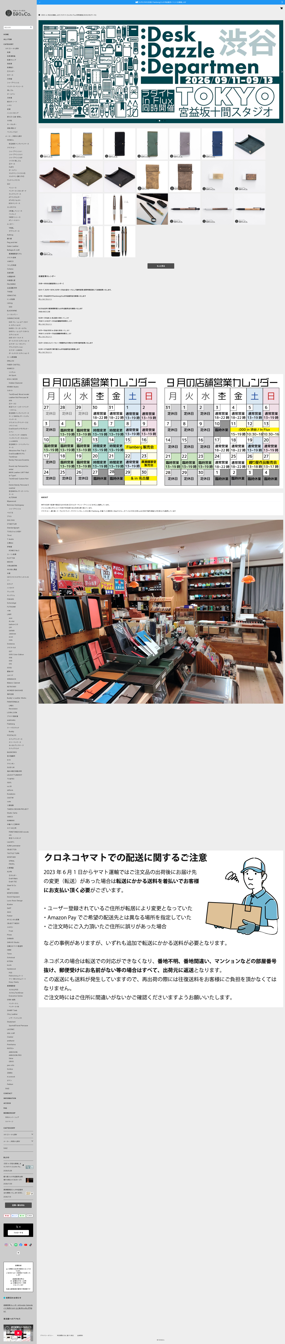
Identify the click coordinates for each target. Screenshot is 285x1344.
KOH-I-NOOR (12, 379)
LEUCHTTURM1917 (14, 775)
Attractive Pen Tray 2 (17, 450)
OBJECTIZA (11, 849)
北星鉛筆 (10, 273)
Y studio (10, 539)
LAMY (9, 614)
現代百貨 (10, 694)
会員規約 (80, 1335)
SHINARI (10, 938)
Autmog (10, 235)
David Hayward (13, 897)
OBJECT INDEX (13, 923)
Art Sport (12, 375)
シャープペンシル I (15, 151)
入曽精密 (10, 868)
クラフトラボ (11, 648)
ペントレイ (12, 214)
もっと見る (161, 266)
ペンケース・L (13, 1003)
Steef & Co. (11, 885)
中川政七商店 (12, 569)
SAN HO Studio (13, 942)
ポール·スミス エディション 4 (19, 341)
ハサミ (9, 105)
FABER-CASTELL (13, 365)
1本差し (11, 228)
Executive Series (16, 996)
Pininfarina (11, 1044)
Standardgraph (13, 528)
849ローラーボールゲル (18, 328)
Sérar (11, 1058)
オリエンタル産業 (13, 920)
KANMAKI (11, 820)
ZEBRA (9, 1073)
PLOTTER (11, 558)
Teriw (9, 954)
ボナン (9, 1080)
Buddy (11, 731)
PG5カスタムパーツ (16, 976)
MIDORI (10, 562)
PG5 (10, 973)
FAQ (5, 1108)
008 (10, 658)
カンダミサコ (11, 207)
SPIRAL (12, 861)
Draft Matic (13, 878)
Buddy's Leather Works (16, 698)
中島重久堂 (11, 280)
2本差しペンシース (15, 211)
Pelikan (10, 1084)
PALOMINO (11, 284)
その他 (9, 120)
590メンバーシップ (12, 1117)
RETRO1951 (11, 687)
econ (11, 637)
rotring (10, 303)
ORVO (11, 1061)
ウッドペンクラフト (13, 180)
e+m (9, 760)
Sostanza (11, 644)
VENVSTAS (11, 295)
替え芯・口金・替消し (14, 117)
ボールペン (11, 94)
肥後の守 (10, 671)
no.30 (9, 786)
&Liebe (10, 904)
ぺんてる (10, 513)
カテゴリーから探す (12, 48)
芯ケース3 (12, 404)
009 (10, 661)
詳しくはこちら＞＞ (45, 299)
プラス (9, 516)
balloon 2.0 (13, 624)
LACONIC (10, 1029)
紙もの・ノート (12, 102)
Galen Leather (12, 246)
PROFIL (12, 864)
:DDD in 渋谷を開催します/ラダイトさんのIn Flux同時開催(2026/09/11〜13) (69, 15)
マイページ (9, 1121)
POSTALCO (11, 735)
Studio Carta (12, 813)
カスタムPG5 (13, 990)
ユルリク (10, 675)
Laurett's (10, 842)
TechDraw (13, 457)
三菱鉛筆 (10, 805)
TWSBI (10, 292)
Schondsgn (11, 603)
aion (10, 618)
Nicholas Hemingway (15, 505)
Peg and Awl (12, 242)
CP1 (10, 627)
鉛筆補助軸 (11, 56)
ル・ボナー (10, 224)
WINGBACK (11, 679)
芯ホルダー (11, 71)
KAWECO (10, 368)
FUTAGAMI (11, 607)
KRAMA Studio (13, 387)
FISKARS (10, 599)
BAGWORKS (12, 752)
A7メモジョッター (15, 200)
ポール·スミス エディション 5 (19, 353)
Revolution (13, 709)
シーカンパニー (12, 314)
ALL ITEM (8, 39)
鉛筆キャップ (11, 60)
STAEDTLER (12, 524)
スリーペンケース (15, 742)
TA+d (9, 535)
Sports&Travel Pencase (18, 1025)
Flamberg (11, 724)
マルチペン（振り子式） (17, 176)
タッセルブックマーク (16, 745)
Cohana (10, 269)
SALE (7, 1088)
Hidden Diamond (15, 383)
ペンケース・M (14, 1007)
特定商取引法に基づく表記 (65, 1335)
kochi (9, 965)
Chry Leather (12, 1014)
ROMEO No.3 (14, 550)
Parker (10, 916)
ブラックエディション (16, 347)
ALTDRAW (13, 497)
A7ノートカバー (14, 220)
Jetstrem (12, 634)
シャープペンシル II (15, 154)
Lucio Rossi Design (14, 901)
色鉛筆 (9, 64)
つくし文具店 (11, 265)
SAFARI (12, 631)
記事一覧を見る (18, 1205)
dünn (9, 912)
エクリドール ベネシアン (17, 344)
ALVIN (9, 872)
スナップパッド (14, 748)
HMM (9, 950)
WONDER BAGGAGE (15, 690)
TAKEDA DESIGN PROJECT (18, 809)
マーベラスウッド (13, 728)
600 (10, 307)
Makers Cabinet (13, 683)
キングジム (11, 595)
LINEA (11, 706)
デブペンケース (14, 231)
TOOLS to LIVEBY (14, 531)
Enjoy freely (14, 982)
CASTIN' (10, 798)
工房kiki (10, 543)
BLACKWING (12, 311)
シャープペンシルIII (15, 158)
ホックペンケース (15, 194)
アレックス (10, 592)
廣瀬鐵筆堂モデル (15, 254)
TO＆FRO (10, 779)
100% (9, 783)
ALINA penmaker (13, 846)
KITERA (10, 961)
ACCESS (7, 1103)
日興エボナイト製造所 (15, 946)
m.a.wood (11, 1077)
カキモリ (10, 927)
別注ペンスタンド (15, 838)
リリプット (12, 372)
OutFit (11, 167)
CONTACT (8, 1093)
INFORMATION (10, 1098)
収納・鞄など (11, 128)
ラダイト (10, 390)
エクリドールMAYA (15, 350)
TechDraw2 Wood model (19, 394)
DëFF (9, 908)
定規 (8, 109)
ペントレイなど (12, 132)
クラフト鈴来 (11, 257)
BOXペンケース (14, 203)
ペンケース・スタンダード (17, 191)
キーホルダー (12, 124)
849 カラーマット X (16, 338)
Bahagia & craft (13, 250)
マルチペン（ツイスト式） (17, 173)
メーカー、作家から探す (13, 136)
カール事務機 (12, 357)
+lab (9, 610)
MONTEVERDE (13, 893)
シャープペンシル (13, 83)
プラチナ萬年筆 (12, 716)
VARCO (10, 817)
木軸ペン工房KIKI (13, 824)
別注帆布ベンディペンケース (19, 144)
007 (10, 651)
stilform (10, 790)
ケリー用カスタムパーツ (17, 979)
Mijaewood (11, 501)
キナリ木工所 (11, 828)
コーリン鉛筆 (11, 554)
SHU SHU (11, 520)
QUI (8, 184)
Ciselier (10, 1037)
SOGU (9, 668)
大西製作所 (11, 276)
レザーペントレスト (15, 1018)
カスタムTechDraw (16, 993)
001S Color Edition (16, 654)
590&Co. (10, 140)
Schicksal (11, 957)
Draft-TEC (13, 882)
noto (11, 640)
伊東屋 (9, 547)
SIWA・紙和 (11, 1000)
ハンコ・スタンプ (12, 113)
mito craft (11, 1033)
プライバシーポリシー (46, 1335)
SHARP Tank (12, 1010)
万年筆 (9, 98)
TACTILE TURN (13, 853)
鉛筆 (8, 52)
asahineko (11, 720)
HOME (6, 34)
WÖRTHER (11, 857)
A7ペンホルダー (14, 197)
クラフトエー (11, 147)
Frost (11, 931)
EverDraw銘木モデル (17, 454)
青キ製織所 (11, 756)
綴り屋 (9, 239)
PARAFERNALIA (13, 702)
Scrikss (10, 1069)
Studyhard (11, 1022)
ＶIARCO (10, 261)
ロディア (10, 584)
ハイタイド (10, 588)
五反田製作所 (12, 288)
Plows (9, 935)
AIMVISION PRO (15, 1055)
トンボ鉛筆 (11, 299)
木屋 (8, 573)
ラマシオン (11, 764)
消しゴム (10, 90)
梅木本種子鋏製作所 (14, 771)
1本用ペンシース (14, 217)
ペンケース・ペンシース (15, 86)
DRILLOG (10, 361)
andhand (10, 1041)
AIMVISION (13, 1052)
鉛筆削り (10, 67)
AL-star (12, 621)
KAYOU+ (10, 1048)
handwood (11, 969)
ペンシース (13, 188)
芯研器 (9, 79)
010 (10, 664)
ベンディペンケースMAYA (18, 435)
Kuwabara (11, 794)
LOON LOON (12, 712)
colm (9, 801)
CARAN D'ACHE (13, 318)
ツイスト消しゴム (15, 161)
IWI (8, 889)
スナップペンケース (15, 739)
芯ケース (10, 75)
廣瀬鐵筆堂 (11, 986)
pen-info (10, 1065)
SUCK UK (11, 767)
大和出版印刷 (12, 566)
